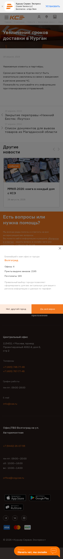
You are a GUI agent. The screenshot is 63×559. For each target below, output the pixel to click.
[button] (37, 552)
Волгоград (11, 260)
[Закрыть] (2, 6)
